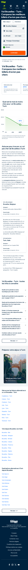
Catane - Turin (6, 399)
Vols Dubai (5, 486)
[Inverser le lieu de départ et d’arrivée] (23, 28)
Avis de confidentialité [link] (14, 550)
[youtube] (18, 564)
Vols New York (6, 505)
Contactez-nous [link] (14, 538)
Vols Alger (4, 477)
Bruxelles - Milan (6, 448)
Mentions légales (14, 541)
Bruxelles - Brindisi (7, 438)
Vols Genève (5, 495)
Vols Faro (4, 492)
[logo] (3, 2)
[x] (15, 564)
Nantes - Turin (6, 414)
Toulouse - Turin (6, 420)
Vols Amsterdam (6, 480)
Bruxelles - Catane (7, 441)
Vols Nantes (5, 501)
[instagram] (12, 564)
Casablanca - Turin (7, 396)
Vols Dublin (5, 489)
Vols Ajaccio (5, 474)
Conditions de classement (14, 544)
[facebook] (9, 564)
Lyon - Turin (5, 408)
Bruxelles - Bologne (7, 435)
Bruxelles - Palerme (7, 454)
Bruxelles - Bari (6, 432)
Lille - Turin (5, 405)
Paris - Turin (5, 417)
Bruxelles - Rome (6, 460)
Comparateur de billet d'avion (8, 59)
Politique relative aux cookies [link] (14, 547)
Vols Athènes (5, 483)
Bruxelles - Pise (6, 457)
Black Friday (14, 536)
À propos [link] (14, 533)
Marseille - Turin (6, 411)
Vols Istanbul (5, 498)
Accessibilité (14, 555)
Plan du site (14, 553)
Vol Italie (18, 59)
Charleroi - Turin (6, 402)
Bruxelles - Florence (7, 445)
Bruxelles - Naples (7, 451)
